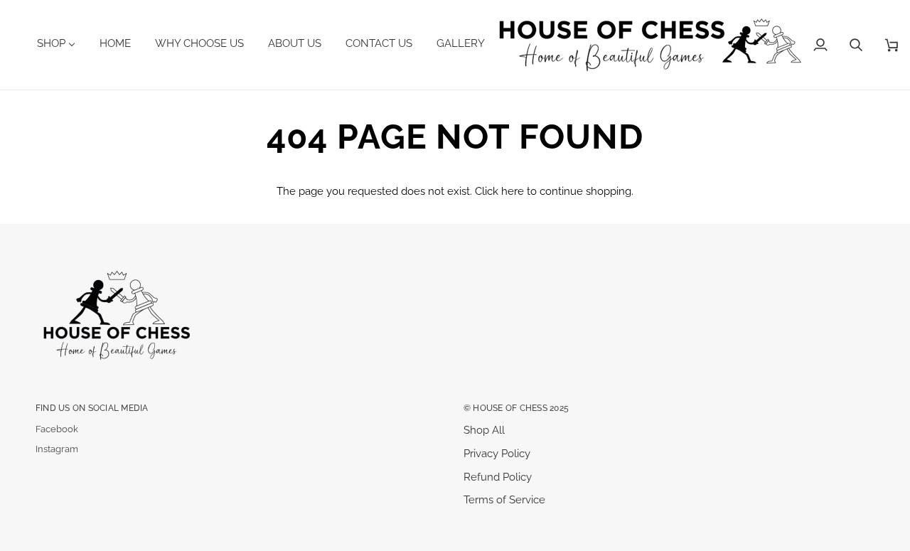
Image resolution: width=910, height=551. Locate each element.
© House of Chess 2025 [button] (516, 407)
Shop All (484, 430)
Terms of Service (504, 499)
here (512, 191)
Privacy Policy (497, 453)
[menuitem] (61, 43)
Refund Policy (498, 477)
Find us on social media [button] (92, 407)
